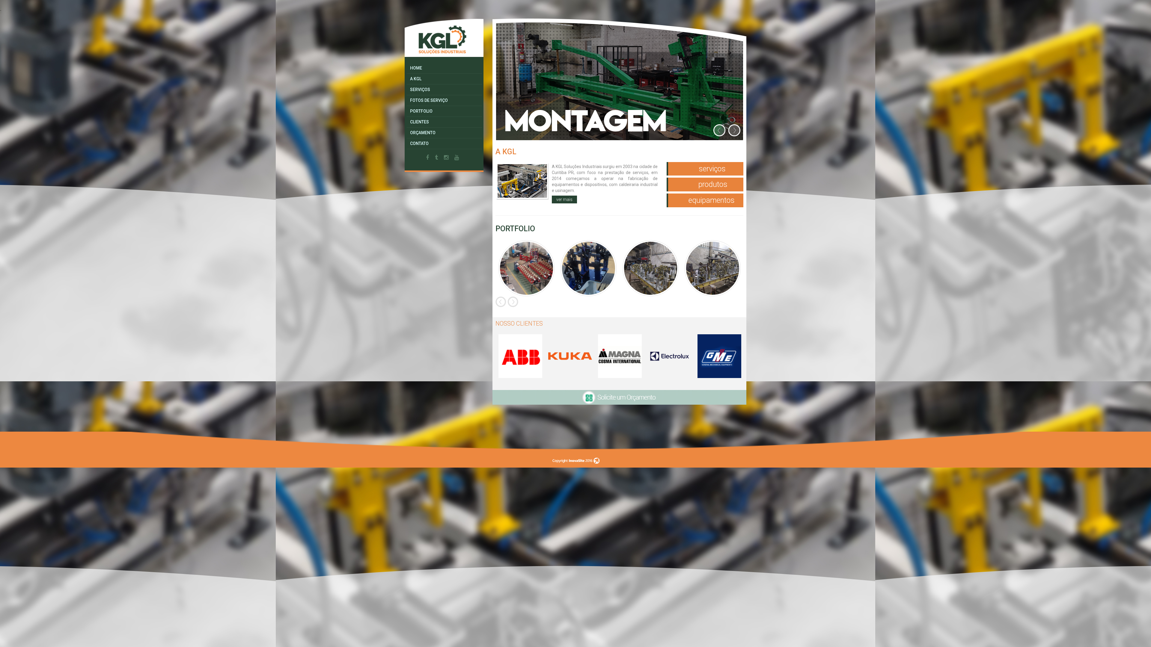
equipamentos (711, 200)
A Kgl (415, 78)
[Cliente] (570, 356)
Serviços (420, 89)
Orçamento (423, 132)
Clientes (419, 122)
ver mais (564, 199)
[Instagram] (446, 157)
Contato (419, 143)
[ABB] (520, 356)
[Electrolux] (669, 356)
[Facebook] (427, 157)
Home (416, 68)
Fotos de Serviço (429, 100)
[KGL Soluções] (444, 37)
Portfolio (421, 111)
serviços (711, 168)
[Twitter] (436, 157)
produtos (712, 184)
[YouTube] (456, 157)
